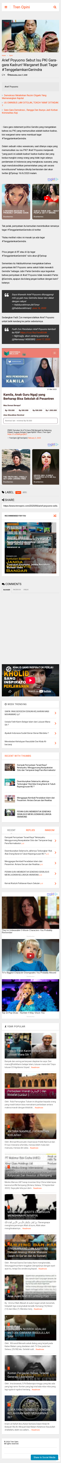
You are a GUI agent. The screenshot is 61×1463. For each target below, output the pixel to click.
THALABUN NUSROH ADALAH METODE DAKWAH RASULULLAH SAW (29, 1332)
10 (9, 1404)
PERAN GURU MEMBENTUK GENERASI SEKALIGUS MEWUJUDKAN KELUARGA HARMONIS (34, 814)
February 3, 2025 (34, 438)
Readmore (35, 1067)
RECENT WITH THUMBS (18, 756)
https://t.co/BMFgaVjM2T (17, 434)
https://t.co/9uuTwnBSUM (33, 332)
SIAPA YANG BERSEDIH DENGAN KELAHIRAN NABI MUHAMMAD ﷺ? (29, 1413)
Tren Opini (21, 7)
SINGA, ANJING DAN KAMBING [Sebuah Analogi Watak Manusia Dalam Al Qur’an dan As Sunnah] (28, 1252)
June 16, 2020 (39, 308)
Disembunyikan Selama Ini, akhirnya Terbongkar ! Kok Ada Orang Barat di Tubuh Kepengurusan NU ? (36, 784)
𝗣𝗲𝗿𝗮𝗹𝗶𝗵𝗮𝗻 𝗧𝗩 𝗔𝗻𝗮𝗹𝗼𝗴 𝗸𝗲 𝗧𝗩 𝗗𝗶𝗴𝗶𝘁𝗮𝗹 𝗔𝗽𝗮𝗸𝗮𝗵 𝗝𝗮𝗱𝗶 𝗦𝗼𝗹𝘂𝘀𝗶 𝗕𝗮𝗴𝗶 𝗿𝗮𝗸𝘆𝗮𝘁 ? (27, 540)
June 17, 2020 (43, 339)
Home (4, 55)
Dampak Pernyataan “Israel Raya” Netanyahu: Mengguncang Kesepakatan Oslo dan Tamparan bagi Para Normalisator (36, 767)
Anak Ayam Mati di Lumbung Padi (28, 1296)
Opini (11, 55)
